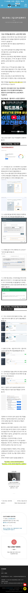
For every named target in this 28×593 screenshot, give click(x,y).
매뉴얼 (22, 1)
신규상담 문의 (11, 518)
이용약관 (3, 588)
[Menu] (2, 5)
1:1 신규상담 (7, 1)
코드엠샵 (21, 22)
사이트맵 (17, 589)
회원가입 (18, 2)
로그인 (12, 1)
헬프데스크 (5, 522)
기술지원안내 (23, 588)
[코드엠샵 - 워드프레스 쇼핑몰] (14, 5)
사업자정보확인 (17, 588)
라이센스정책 (12, 589)
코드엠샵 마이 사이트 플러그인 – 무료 (14, 487)
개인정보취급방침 (9, 588)
